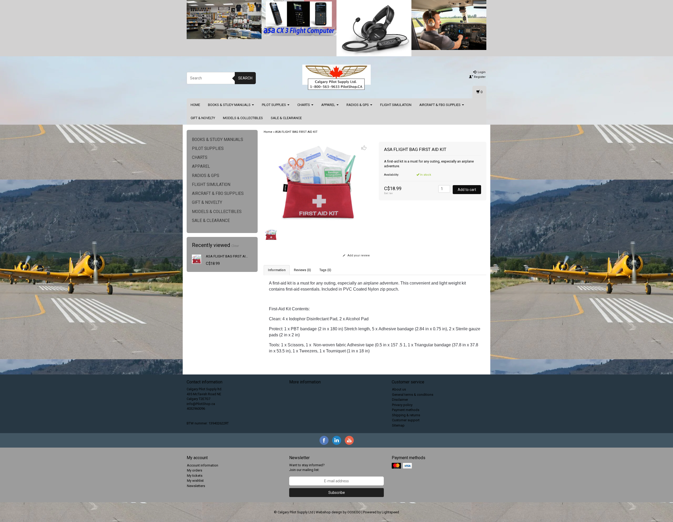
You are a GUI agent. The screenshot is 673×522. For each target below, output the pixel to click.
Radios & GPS (358, 105)
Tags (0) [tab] (325, 270)
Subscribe (336, 492)
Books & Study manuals (229, 105)
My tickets (194, 476)
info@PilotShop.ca (201, 404)
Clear (235, 246)
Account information (202, 465)
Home (195, 105)
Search (245, 78)
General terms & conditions (412, 395)
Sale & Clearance (286, 118)
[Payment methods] (402, 466)
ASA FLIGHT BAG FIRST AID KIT (229, 256)
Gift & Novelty (203, 118)
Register (479, 77)
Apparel (328, 105)
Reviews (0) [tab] (302, 270)
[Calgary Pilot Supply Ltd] (336, 77)
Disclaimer (400, 400)
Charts (304, 105)
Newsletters (196, 486)
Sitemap (398, 425)
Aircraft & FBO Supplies (440, 105)
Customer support (406, 420)
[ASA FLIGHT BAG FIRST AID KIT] (196, 259)
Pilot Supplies (274, 105)
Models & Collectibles (243, 118)
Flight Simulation (395, 105)
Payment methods (405, 410)
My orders (194, 470)
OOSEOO (354, 512)
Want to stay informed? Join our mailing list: (307, 467)
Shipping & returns (406, 415)
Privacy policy (402, 405)
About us (399, 389)
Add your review (358, 255)
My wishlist (195, 481)
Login (481, 72)
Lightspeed (390, 512)
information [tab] (276, 270)
